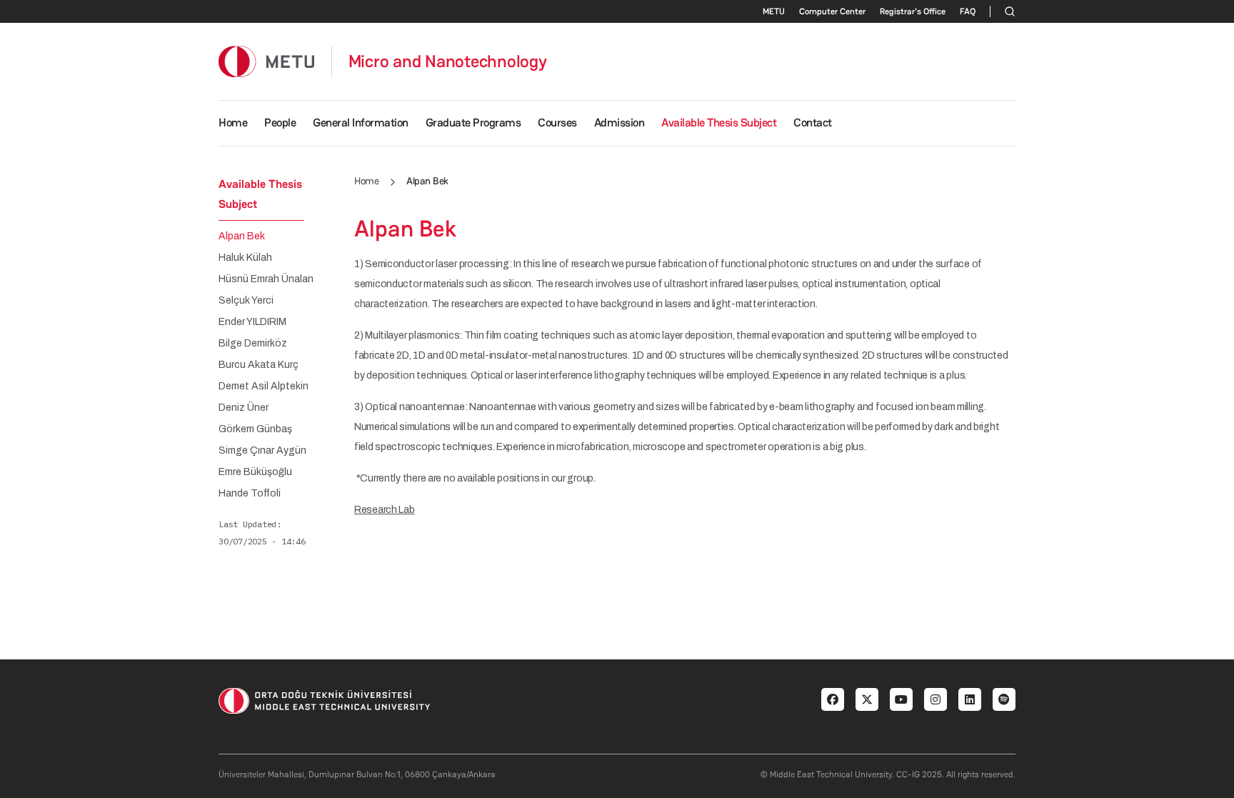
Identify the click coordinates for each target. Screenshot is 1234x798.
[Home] (266, 61)
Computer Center (832, 11)
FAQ (967, 11)
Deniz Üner (244, 408)
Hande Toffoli (250, 494)
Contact (812, 122)
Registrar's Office (912, 11)
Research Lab (384, 509)
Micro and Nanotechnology (447, 61)
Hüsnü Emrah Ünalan (266, 279)
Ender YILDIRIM (252, 322)
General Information (360, 122)
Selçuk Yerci (246, 301)
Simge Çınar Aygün (262, 451)
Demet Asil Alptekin (263, 386)
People (280, 122)
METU (774, 11)
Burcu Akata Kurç (259, 365)
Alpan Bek (242, 236)
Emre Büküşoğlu (255, 472)
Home (233, 122)
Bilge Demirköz (253, 344)
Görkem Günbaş (255, 429)
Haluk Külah (245, 258)
